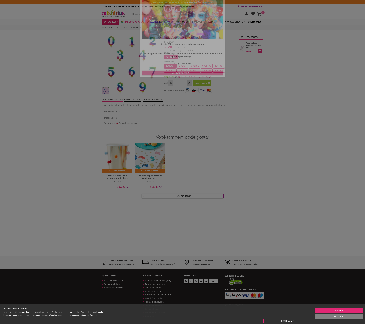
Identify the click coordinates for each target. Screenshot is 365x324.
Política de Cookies (88, 315)
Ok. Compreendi (181, 90)
